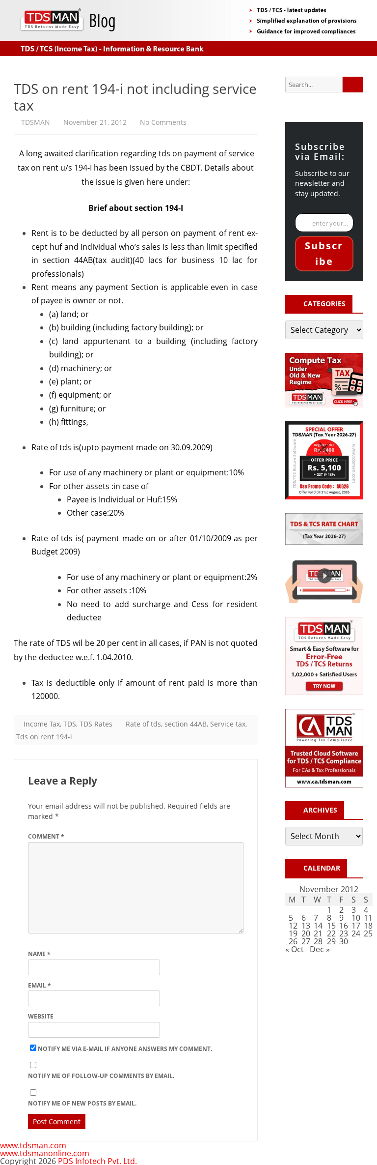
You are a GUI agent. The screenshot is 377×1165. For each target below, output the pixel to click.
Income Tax (42, 723)
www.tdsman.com (33, 1145)
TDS (69, 723)
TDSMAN (35, 122)
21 (318, 933)
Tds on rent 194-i (44, 736)
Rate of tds (143, 723)
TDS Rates (96, 723)
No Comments (163, 122)
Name (39, 954)
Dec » (320, 949)
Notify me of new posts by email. (82, 1103)
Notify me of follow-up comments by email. (101, 1076)
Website (41, 1016)
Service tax (227, 723)
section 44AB (185, 723)
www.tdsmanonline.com (44, 1153)
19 (293, 933)
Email (39, 985)
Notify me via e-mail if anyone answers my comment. (125, 1049)
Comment (46, 836)
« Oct (294, 949)
